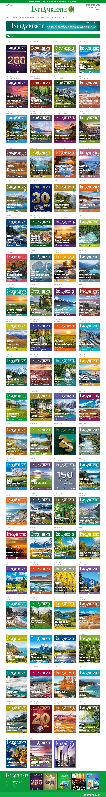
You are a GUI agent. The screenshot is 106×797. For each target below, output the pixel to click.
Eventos (37, 17)
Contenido (30, 17)
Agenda (43, 17)
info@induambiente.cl (93, 7)
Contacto (64, 17)
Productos (23, 17)
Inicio (8, 17)
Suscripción (57, 17)
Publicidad (49, 17)
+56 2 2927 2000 (10, 784)
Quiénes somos (14, 17)
